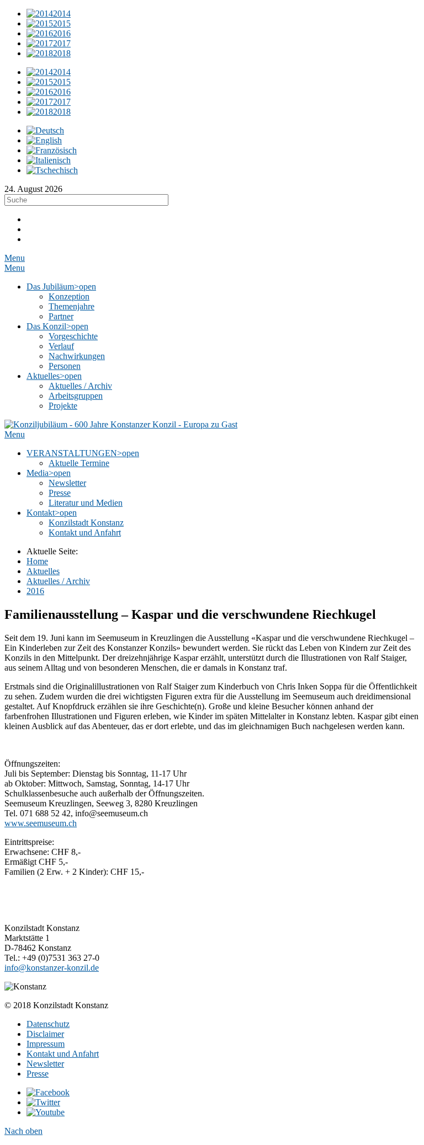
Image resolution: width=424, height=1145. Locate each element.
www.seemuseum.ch (40, 823)
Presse (37, 1073)
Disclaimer (45, 1034)
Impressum (45, 1043)
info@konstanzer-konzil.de (51, 967)
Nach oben (23, 1131)
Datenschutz (48, 1024)
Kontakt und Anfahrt (62, 1053)
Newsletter (45, 1063)
